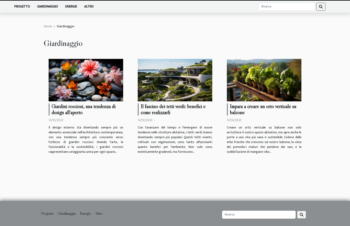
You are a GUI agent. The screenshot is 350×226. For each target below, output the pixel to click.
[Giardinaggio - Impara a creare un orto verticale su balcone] (264, 80)
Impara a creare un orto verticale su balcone (263, 109)
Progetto (22, 6)
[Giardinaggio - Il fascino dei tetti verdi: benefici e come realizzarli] (175, 80)
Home (48, 26)
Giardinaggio (47, 6)
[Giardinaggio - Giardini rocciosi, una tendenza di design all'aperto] (86, 80)
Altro (89, 6)
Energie (71, 6)
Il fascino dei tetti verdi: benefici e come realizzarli (173, 109)
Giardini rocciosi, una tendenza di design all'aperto (84, 109)
